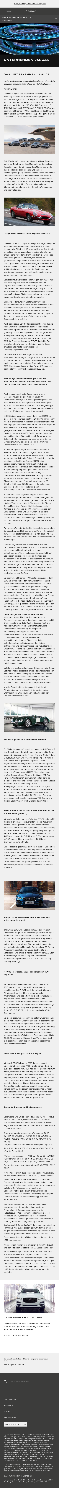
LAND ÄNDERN (10, 1400)
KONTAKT (8, 1411)
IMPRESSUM (8, 1405)
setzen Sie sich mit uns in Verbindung (34, 1456)
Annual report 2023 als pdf (14, 1365)
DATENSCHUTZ (10, 1417)
